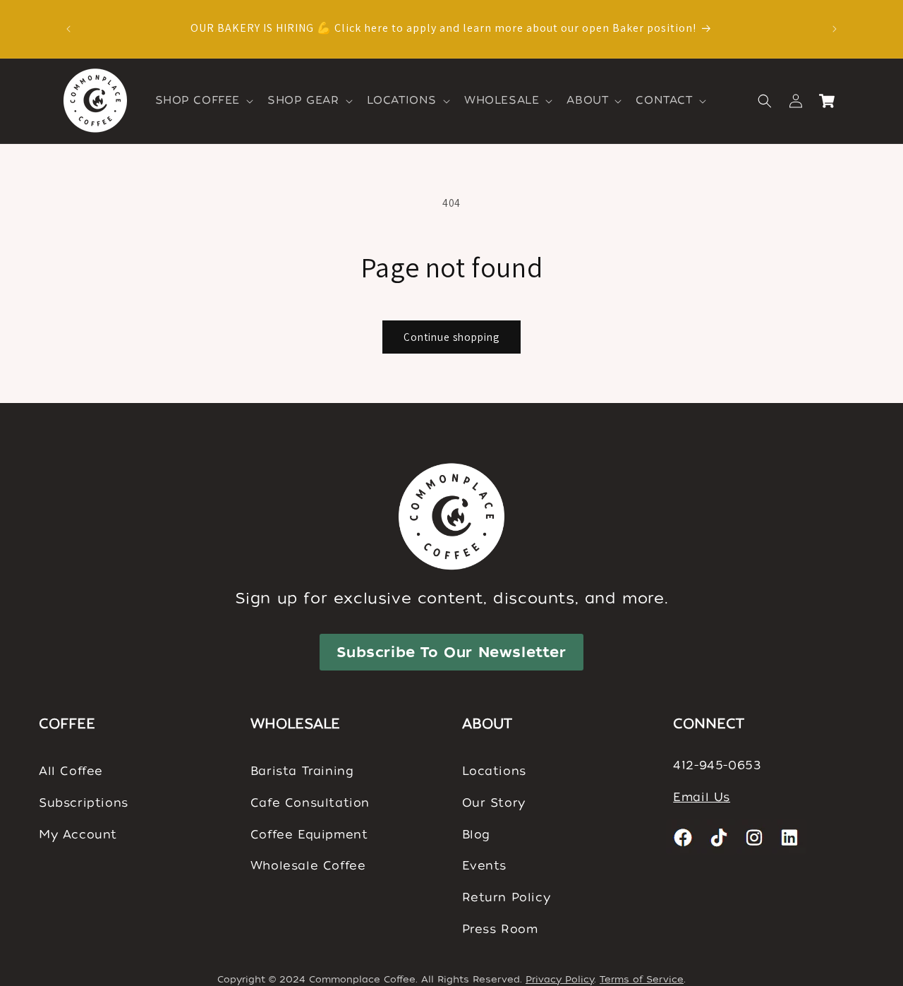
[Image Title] (683, 837)
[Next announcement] (834, 29)
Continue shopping (451, 337)
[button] (203, 100)
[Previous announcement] (68, 29)
